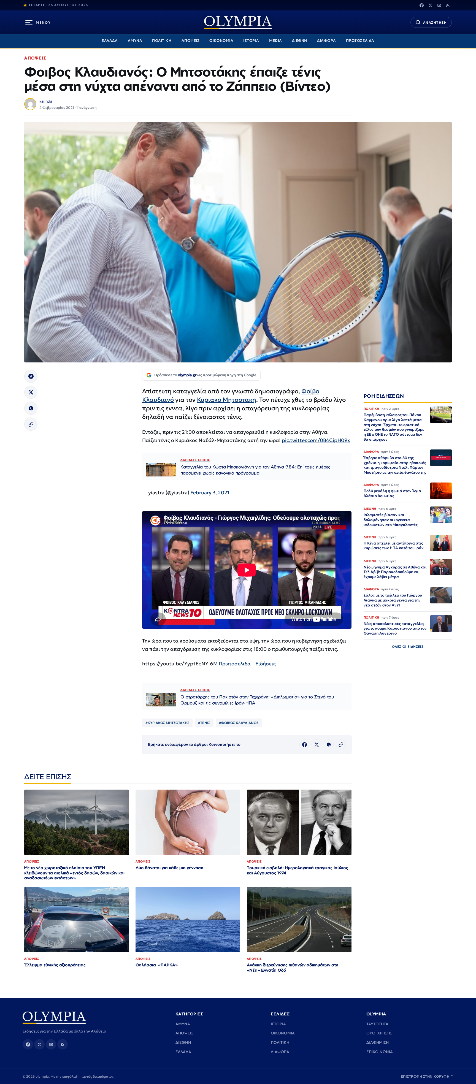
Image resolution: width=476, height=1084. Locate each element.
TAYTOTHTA (377, 1023)
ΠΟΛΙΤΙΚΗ (161, 40)
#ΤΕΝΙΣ (204, 723)
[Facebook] (421, 5)
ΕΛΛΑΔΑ (110, 40)
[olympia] (238, 22)
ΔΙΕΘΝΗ (299, 40)
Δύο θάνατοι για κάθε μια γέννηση (169, 867)
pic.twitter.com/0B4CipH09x (316, 440)
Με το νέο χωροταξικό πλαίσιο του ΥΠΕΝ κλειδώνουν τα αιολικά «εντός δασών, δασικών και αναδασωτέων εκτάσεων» (74, 873)
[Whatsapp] (30, 408)
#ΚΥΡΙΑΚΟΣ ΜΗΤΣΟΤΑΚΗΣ (167, 723)
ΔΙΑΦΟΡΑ (326, 40)
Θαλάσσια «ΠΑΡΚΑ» (157, 965)
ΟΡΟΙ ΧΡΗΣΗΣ (379, 1033)
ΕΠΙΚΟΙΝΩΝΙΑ (379, 1051)
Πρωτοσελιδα (235, 663)
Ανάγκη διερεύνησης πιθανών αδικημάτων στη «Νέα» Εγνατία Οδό (292, 967)
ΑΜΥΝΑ (135, 40)
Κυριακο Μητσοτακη (226, 399)
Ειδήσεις (265, 663)
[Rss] (448, 5)
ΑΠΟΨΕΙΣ (191, 40)
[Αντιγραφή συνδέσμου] (30, 424)
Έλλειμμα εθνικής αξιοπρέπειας (55, 965)
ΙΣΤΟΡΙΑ (251, 40)
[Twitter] (430, 5)
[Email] (439, 5)
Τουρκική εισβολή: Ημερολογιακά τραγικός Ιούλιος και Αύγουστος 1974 (297, 870)
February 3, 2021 (209, 492)
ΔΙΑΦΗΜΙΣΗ (377, 1042)
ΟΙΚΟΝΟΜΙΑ (221, 40)
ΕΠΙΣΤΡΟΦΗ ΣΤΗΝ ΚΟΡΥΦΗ (427, 1076)
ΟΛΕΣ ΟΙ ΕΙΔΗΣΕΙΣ (408, 646)
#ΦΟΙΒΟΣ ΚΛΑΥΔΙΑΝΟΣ (238, 723)
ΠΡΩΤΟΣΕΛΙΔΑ (360, 40)
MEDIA (275, 40)
